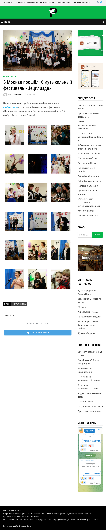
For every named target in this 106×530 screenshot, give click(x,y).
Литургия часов (85, 401)
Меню (7, 21)
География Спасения (88, 185)
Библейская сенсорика (89, 180)
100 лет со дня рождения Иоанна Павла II (90, 137)
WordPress (20, 526)
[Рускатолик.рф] (53, 11)
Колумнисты (32, 2)
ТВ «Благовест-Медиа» (89, 316)
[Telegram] (101, 2)
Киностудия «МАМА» (88, 311)
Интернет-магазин (82, 2)
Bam (29, 526)
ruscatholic (18, 94)
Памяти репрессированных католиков (87, 125)
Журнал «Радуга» (86, 333)
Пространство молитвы (89, 411)
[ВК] (98, 2)
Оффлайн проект (64, 2)
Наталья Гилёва (19, 304)
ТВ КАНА (82, 307)
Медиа (6, 76)
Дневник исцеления (88, 215)
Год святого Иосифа (88, 163)
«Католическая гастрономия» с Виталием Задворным (89, 202)
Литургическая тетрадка (90, 406)
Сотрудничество (47, 2)
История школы (86, 210)
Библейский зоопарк (88, 176)
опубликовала (10, 107)
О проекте (20, 2)
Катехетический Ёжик (89, 153)
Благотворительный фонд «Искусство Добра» (88, 325)
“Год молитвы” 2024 (88, 158)
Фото (13, 76)
